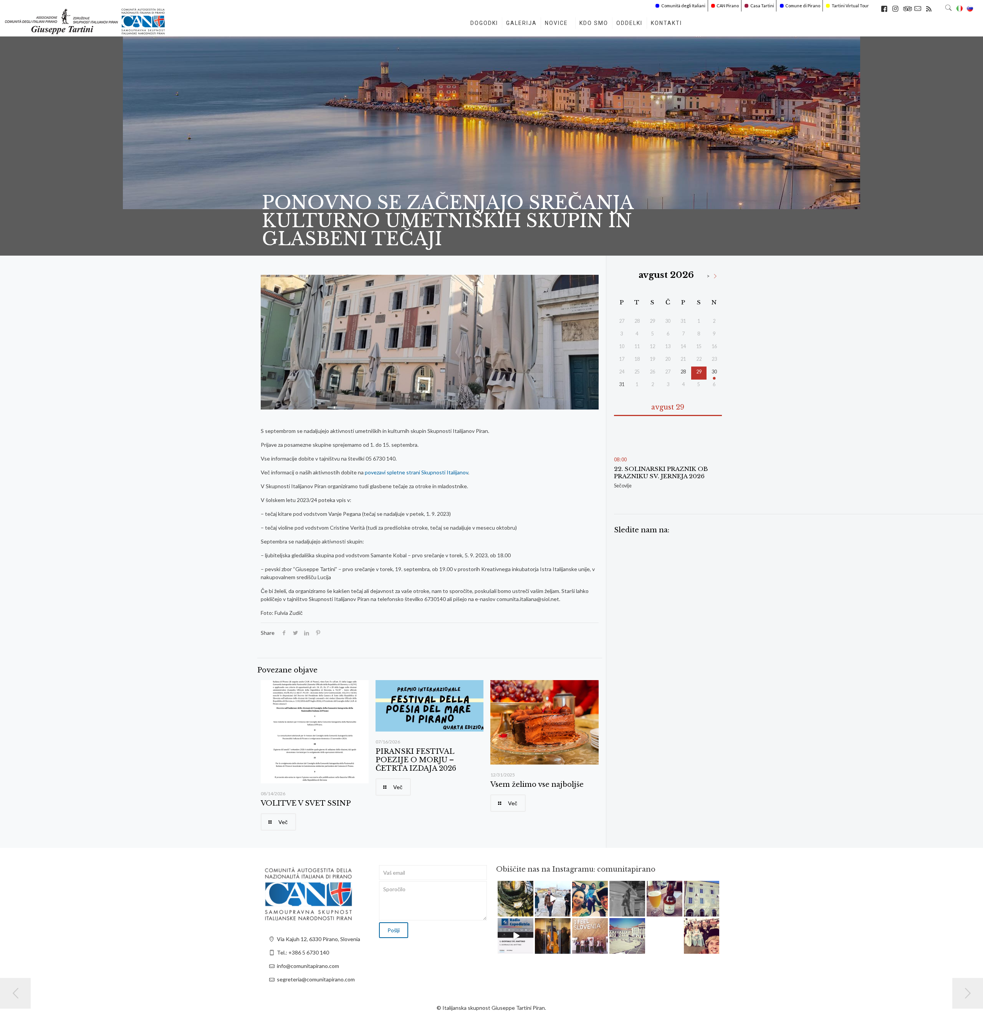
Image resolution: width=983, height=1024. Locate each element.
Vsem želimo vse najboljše (537, 784)
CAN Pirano (728, 5)
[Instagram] (529, 911)
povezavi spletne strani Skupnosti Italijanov (416, 472)
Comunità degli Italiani (683, 5)
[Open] (515, 899)
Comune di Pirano (802, 5)
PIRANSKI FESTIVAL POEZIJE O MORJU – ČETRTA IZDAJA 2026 (416, 760)
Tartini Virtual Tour (850, 5)
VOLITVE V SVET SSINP (306, 803)
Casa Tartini (762, 5)
